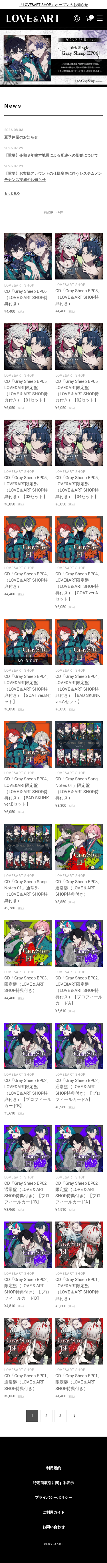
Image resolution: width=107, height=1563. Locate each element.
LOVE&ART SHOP (19, 285)
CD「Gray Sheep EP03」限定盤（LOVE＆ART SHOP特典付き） (27, 984)
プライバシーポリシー (53, 1497)
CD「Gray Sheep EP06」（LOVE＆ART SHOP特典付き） (27, 298)
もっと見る (12, 193)
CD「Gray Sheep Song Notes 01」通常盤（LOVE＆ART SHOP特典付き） (26, 891)
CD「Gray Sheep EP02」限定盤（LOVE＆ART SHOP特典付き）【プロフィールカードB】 (27, 1289)
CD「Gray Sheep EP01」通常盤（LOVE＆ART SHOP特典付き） (27, 1382)
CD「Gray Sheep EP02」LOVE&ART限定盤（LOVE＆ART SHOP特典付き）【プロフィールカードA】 (78, 990)
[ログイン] (76, 18)
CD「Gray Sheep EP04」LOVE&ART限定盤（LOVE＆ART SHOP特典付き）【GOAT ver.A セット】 (78, 586)
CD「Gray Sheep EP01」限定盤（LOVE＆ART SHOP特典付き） (78, 1382)
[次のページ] (75, 1416)
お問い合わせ (54, 1527)
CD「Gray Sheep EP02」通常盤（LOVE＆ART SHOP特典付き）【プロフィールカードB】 (27, 1193)
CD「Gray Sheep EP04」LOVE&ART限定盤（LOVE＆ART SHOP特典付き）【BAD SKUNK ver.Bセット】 (27, 791)
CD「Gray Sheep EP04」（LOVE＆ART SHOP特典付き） (27, 580)
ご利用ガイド (54, 1512)
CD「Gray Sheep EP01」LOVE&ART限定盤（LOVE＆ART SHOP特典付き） (78, 1289)
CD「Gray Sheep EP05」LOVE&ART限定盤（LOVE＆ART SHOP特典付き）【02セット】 (78, 391)
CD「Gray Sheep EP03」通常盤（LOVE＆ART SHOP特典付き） (78, 888)
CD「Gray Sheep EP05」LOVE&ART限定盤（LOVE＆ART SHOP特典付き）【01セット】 (27, 391)
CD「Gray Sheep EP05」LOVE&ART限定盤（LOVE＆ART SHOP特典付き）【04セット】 (78, 487)
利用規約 (53, 1468)
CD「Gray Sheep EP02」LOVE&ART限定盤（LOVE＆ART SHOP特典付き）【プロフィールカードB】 (27, 1093)
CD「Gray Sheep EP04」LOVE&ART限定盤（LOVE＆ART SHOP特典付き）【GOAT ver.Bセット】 (27, 689)
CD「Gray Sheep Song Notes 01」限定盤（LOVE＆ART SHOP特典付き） (77, 788)
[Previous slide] (8, 57)
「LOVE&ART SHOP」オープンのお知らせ (53, 5)
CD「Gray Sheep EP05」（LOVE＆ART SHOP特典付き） (78, 297)
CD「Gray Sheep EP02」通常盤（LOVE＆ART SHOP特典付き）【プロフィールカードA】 (78, 1090)
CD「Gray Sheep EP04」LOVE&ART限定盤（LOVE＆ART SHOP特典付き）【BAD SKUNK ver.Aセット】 (78, 689)
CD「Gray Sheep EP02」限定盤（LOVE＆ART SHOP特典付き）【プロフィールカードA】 (78, 1193)
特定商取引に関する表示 (53, 1483)
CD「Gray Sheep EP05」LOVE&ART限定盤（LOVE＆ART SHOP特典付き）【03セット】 (27, 487)
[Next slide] (98, 57)
